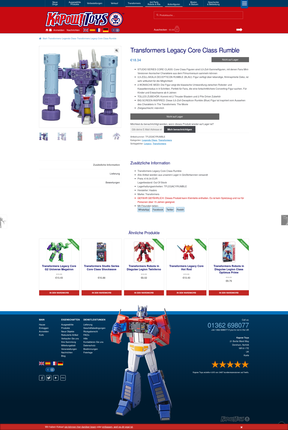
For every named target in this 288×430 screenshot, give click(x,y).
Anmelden (58, 30)
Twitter (169, 209)
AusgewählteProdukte (75, 3)
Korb (41, 334)
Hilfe (85, 338)
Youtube (55, 378)
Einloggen (44, 327)
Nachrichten (73, 30)
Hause (47, 30)
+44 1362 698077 (219, 329)
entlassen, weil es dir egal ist (117, 427)
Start (45, 38)
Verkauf (114, 3)
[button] (116, 50)
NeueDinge (55, 3)
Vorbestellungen (94, 3)
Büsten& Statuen (193, 3)
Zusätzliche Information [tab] (106, 164)
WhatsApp (143, 209)
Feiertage (88, 352)
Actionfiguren (174, 4)
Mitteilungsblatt (68, 345)
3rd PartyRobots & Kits (154, 3)
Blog (63, 355)
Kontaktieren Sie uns (50, 30)
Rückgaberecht (90, 331)
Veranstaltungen (69, 348)
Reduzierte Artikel (69, 334)
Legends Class (69, 38)
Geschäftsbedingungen (94, 327)
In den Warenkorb (59, 292)
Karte (246, 355)
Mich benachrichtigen (179, 129)
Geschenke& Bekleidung (213, 3)
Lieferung (87, 324)
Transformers (134, 3)
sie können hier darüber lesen (80, 427)
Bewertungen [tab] (113, 182)
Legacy (148, 143)
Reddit (180, 209)
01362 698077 (228, 324)
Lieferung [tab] (115, 173)
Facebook (158, 209)
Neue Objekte (67, 331)
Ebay (63, 378)
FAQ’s (86, 334)
